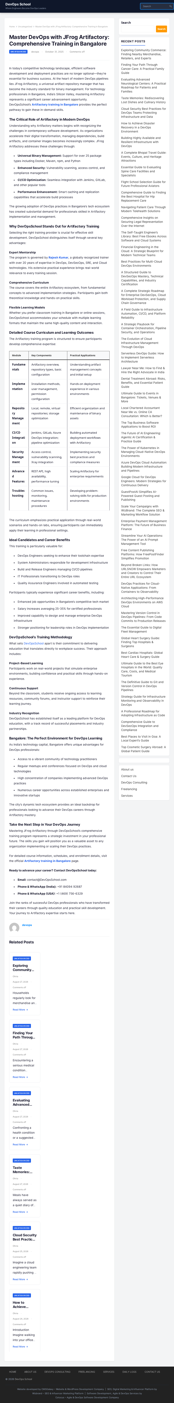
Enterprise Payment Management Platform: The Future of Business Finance (144, 525)
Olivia (15, 976)
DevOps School (17, 4)
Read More (20, 1009)
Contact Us (128, 776)
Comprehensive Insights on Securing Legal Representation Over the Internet (142, 222)
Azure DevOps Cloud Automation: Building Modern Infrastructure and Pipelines (144, 466)
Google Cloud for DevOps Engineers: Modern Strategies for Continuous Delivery (143, 481)
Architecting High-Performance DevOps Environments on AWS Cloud (142, 602)
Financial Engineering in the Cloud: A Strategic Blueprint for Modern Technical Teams (142, 251)
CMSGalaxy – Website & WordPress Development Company (72, 1389)
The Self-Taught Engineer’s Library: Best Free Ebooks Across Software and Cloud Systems (144, 236)
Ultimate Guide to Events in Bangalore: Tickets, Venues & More (141, 397)
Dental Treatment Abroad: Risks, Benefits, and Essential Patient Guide (143, 382)
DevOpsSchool (34, 643)
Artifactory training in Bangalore (55, 104)
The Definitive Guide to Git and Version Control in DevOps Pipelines (142, 686)
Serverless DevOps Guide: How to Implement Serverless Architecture (142, 357)
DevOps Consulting (134, 782)
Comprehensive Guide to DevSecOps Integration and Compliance (140, 726)
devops (35, 51)
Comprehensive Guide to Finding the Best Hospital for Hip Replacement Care (143, 196)
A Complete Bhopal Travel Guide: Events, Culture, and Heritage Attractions (143, 156)
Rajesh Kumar (58, 257)
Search (126, 23)
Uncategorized (25, 26)
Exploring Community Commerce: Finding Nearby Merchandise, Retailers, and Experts (143, 54)
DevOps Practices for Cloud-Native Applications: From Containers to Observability (140, 587)
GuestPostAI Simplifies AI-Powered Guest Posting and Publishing (140, 496)
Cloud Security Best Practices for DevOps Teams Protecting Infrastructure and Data (143, 113)
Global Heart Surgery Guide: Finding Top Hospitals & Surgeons (140, 642)
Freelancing (129, 789)
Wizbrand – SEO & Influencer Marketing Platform (57, 1393)
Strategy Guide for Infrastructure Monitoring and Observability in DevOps (143, 700)
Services (127, 795)
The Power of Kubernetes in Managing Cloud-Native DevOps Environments (143, 452)
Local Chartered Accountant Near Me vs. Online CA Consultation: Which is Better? (141, 412)
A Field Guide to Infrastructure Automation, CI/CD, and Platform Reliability (143, 313)
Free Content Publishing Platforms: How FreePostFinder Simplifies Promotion (142, 554)
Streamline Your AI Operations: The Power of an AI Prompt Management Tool (142, 539)
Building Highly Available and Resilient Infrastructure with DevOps (141, 142)
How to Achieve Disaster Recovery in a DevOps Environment (138, 127)
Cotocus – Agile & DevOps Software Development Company (87, 1397)
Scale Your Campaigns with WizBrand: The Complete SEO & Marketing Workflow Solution (142, 510)
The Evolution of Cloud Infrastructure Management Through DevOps (139, 343)
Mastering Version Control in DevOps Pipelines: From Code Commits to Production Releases (143, 617)
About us (127, 769)
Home (12, 26)
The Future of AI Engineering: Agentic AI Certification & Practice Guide (141, 437)
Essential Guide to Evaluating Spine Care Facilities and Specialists (141, 171)
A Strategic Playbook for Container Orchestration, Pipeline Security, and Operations (143, 328)
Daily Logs (129, 1371)
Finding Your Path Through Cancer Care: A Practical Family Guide (142, 69)
